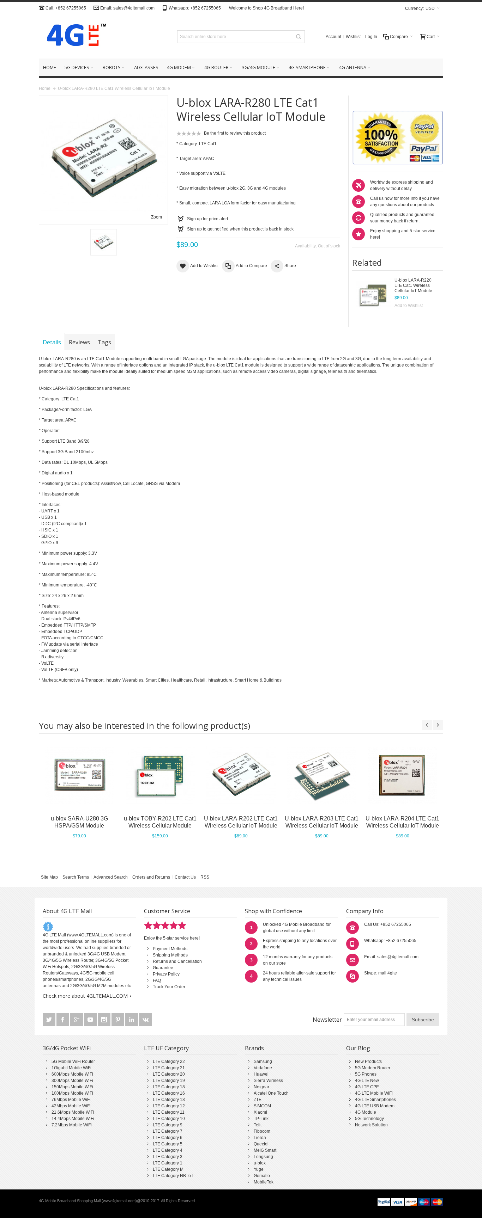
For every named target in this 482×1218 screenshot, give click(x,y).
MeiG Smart (265, 1150)
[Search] (299, 37)
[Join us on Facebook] (63, 1019)
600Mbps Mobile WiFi (72, 1074)
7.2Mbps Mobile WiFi (72, 1124)
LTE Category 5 (167, 1144)
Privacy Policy (166, 974)
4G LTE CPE (367, 1086)
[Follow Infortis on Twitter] (49, 1019)
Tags (104, 342)
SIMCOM (262, 1105)
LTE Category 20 (169, 1074)
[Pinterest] (118, 1019)
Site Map (49, 877)
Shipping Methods (170, 955)
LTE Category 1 (167, 1163)
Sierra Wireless (268, 1080)
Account (333, 36)
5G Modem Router (372, 1067)
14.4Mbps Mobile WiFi (73, 1118)
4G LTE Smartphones (375, 1099)
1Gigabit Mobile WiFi (71, 1067)
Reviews (79, 342)
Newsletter (327, 1019)
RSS (204, 877)
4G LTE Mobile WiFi (374, 1093)
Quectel (261, 1144)
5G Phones (365, 1074)
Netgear (261, 1086)
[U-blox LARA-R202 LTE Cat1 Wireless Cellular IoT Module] (241, 775)
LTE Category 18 (169, 1086)
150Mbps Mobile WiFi (72, 1086)
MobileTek (263, 1182)
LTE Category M (168, 1169)
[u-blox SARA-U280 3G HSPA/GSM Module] (79, 775)
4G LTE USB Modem (374, 1105)
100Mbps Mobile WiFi (72, 1093)
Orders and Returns (151, 877)
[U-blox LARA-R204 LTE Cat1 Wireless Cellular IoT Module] (402, 775)
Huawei (261, 1074)
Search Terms (75, 877)
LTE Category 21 (169, 1067)
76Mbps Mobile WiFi (71, 1099)
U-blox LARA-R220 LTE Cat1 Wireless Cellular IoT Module (413, 285)
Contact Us (185, 877)
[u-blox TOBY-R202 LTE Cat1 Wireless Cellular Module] (160, 775)
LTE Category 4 (167, 1150)
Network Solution (371, 1124)
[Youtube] (91, 1019)
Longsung (263, 1156)
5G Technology (369, 1118)
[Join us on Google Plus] (77, 1019)
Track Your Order (169, 986)
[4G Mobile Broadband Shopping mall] (74, 36)
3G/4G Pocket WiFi (67, 1048)
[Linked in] (132, 1019)
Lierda (260, 1137)
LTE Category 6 (167, 1137)
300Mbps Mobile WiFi (72, 1080)
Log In (371, 36)
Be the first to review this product (235, 133)
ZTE (257, 1099)
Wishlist (353, 36)
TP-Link (261, 1118)
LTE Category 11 (169, 1112)
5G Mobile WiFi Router (73, 1061)
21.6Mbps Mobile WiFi (73, 1112)
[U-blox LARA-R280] (103, 242)
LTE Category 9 (167, 1124)
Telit (257, 1124)
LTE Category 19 (169, 1080)
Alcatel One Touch (271, 1093)
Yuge (259, 1169)
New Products (368, 1061)
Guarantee (163, 967)
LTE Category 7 (167, 1131)
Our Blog (358, 1048)
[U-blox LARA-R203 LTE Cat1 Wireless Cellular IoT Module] (322, 775)
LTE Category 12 (169, 1105)
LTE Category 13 (169, 1099)
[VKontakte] (145, 1019)
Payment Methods (170, 948)
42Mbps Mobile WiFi (71, 1105)
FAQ (157, 980)
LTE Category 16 (169, 1093)
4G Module (365, 1112)
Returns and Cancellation (177, 961)
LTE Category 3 (167, 1156)
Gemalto (262, 1175)
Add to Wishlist (408, 305)
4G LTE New (367, 1080)
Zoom (156, 217)
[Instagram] (105, 1019)
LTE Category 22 (169, 1061)
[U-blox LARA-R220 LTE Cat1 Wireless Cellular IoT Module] (373, 295)
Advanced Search (111, 877)
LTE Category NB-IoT (173, 1175)
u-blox (260, 1163)
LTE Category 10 (169, 1118)
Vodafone (263, 1067)
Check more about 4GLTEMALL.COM (85, 995)
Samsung (263, 1061)
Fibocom (262, 1131)
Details (52, 342)
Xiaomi (260, 1112)
